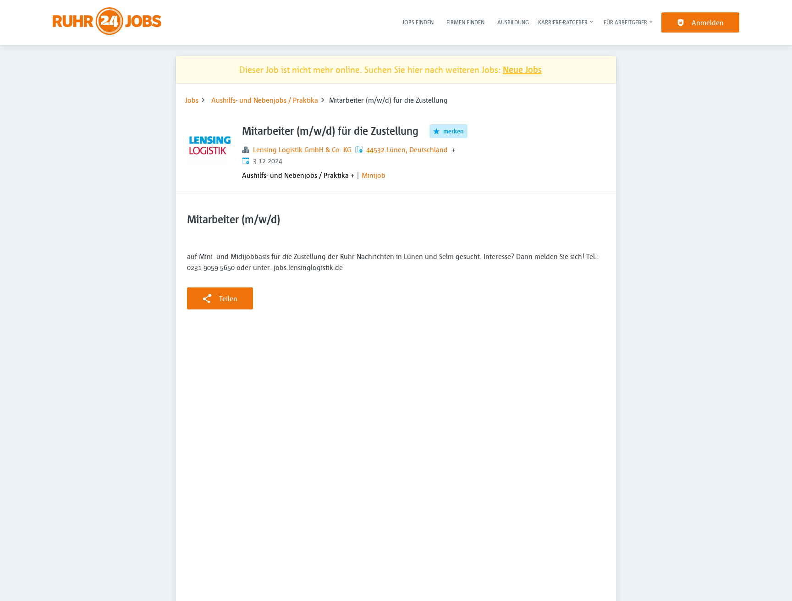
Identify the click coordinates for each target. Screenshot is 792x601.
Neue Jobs (522, 69)
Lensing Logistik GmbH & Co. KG (302, 149)
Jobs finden (418, 22)
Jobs (191, 100)
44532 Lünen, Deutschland (407, 149)
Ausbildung (513, 22)
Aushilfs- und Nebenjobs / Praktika (264, 100)
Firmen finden (465, 22)
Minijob (373, 175)
